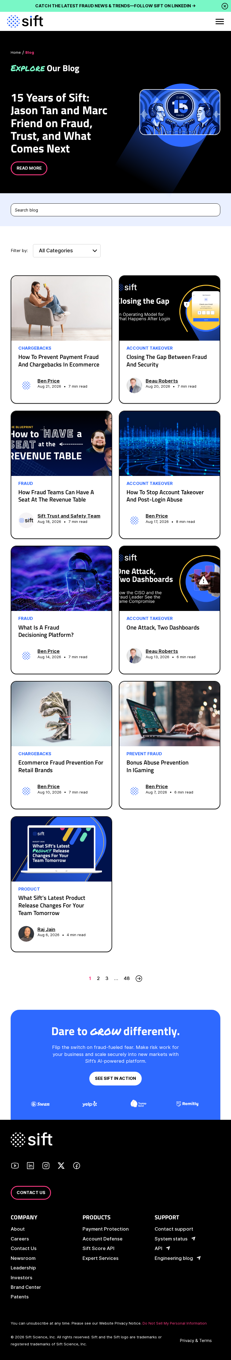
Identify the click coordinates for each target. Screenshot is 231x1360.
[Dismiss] (225, 6)
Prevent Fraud (144, 754)
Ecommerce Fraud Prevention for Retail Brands (60, 766)
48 (127, 978)
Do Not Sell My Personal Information (175, 1323)
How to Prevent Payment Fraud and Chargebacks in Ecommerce (58, 360)
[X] (61, 1166)
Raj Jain (46, 929)
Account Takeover (149, 348)
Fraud (25, 484)
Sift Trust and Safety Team (68, 516)
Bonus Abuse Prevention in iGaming (157, 766)
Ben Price (48, 381)
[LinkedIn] (30, 1166)
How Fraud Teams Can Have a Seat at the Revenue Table (56, 496)
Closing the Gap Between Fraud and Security (166, 360)
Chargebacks (34, 348)
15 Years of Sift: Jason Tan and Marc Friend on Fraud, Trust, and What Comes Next (59, 122)
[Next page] (139, 978)
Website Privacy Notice (120, 1323)
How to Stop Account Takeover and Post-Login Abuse (165, 496)
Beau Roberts (162, 381)
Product (29, 889)
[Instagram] (46, 1166)
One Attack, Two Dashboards (162, 627)
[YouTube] (15, 1166)
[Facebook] (76, 1166)
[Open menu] (219, 21)
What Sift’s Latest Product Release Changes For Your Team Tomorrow (51, 905)
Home (16, 52)
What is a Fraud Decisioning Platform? (46, 631)
